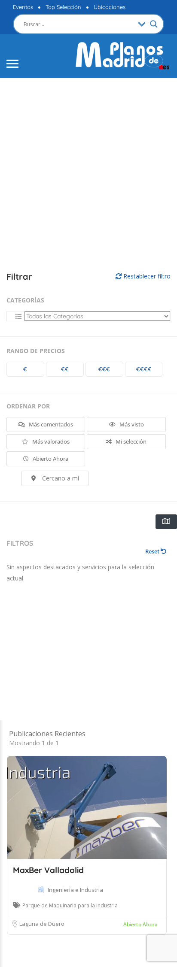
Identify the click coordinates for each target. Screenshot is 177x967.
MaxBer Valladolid (48, 870)
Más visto (131, 424)
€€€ (104, 369)
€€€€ (144, 369)
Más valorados (50, 441)
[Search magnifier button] (154, 24)
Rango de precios (35, 351)
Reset (153, 551)
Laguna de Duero (41, 924)
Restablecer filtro (146, 276)
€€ (65, 369)
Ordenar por (28, 406)
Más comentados (50, 424)
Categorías (25, 300)
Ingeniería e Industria (75, 890)
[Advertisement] (88, 175)
